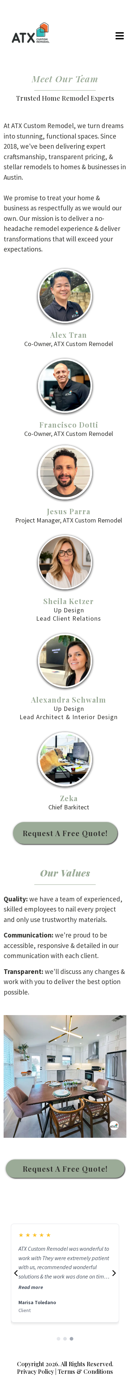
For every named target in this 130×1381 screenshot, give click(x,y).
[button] (120, 36)
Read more (30, 1287)
